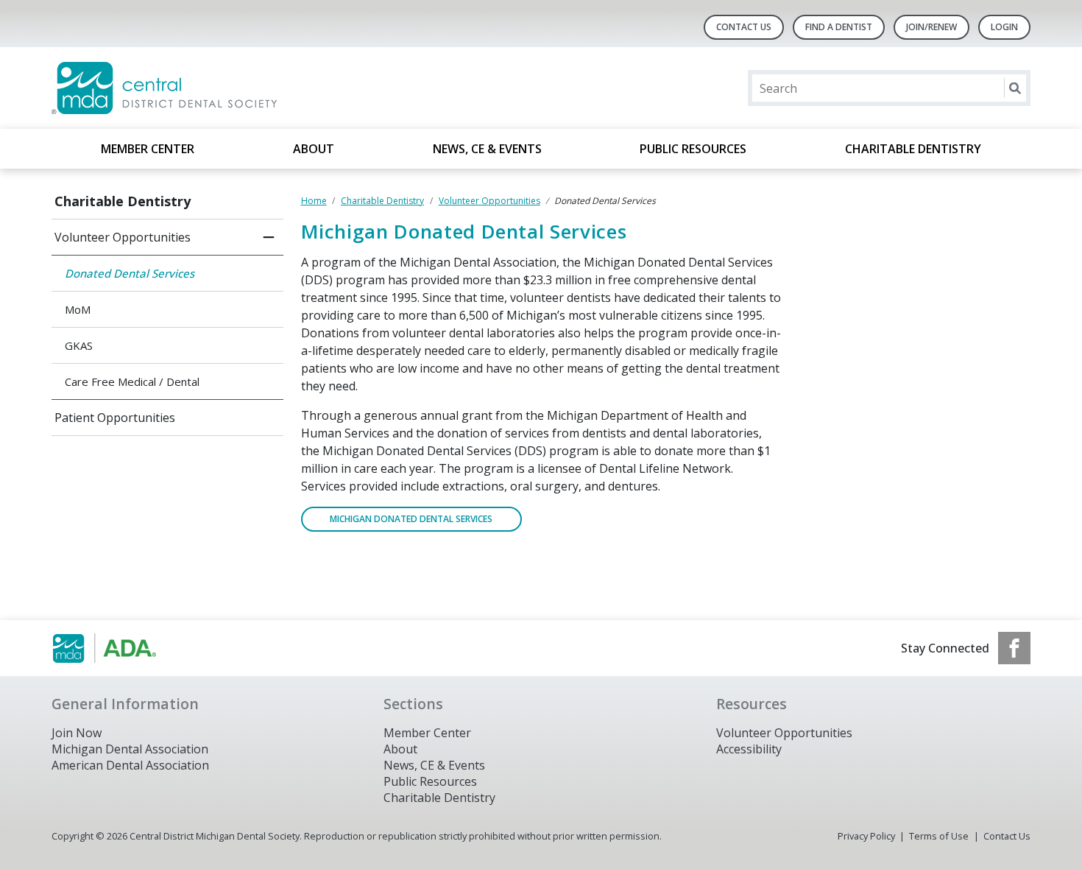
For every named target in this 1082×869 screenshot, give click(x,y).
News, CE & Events (487, 149)
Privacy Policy (866, 835)
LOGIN (1004, 27)
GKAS (79, 345)
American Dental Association (130, 765)
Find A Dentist (838, 27)
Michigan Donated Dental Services (411, 519)
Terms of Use (939, 835)
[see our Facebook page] (1014, 648)
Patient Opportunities (114, 417)
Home (314, 200)
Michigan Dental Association (130, 749)
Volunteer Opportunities (122, 237)
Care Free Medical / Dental (132, 381)
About (313, 149)
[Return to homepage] (242, 88)
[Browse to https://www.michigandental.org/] (126, 648)
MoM (78, 309)
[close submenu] (268, 237)
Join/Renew (931, 27)
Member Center (147, 149)
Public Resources (693, 149)
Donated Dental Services (129, 273)
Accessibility (749, 749)
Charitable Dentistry (913, 149)
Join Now (77, 733)
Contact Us (743, 27)
